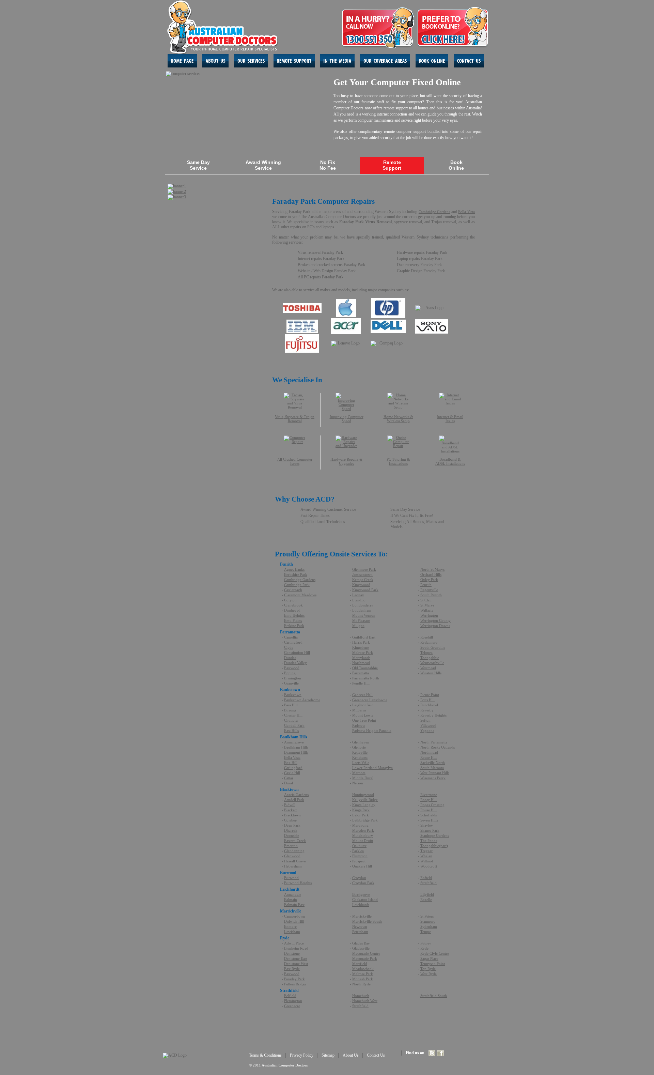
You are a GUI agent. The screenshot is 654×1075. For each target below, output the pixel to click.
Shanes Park (429, 830)
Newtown (359, 926)
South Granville (432, 647)
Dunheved (292, 610)
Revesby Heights (433, 715)
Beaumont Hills (296, 752)
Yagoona (427, 730)
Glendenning (294, 851)
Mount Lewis (362, 715)
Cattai (288, 778)
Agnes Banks (294, 569)
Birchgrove (361, 894)
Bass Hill (291, 705)
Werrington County (435, 620)
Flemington (293, 1001)
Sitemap (328, 1055)
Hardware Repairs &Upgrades (346, 461)
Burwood (291, 878)
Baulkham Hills (296, 747)
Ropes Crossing (432, 805)
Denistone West (296, 964)
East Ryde (292, 969)
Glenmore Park (364, 569)
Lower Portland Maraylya (372, 768)
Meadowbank (363, 969)
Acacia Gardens (296, 795)
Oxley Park (429, 580)
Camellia (291, 637)
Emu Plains (293, 620)
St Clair (426, 600)
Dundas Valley (295, 663)
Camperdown (294, 916)
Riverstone (428, 795)
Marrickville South (367, 921)
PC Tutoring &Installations (398, 461)
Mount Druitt (362, 841)
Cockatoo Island (365, 899)
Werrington (429, 615)
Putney (425, 943)
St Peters (427, 916)
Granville (291, 683)
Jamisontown (362, 574)
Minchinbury (362, 835)
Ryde (424, 948)
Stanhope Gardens (434, 835)
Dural (288, 783)
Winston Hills (430, 673)
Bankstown (292, 695)
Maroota (358, 773)
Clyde (288, 647)
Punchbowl (429, 705)
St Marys (427, 605)
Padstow (358, 725)
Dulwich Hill (294, 921)
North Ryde (361, 984)
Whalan (426, 856)
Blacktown (292, 815)
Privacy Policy (301, 1055)
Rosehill (426, 637)
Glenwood (292, 856)
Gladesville (361, 948)
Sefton (425, 720)
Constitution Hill (297, 652)
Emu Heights (294, 615)
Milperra (359, 710)
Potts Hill (427, 700)
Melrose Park (362, 652)
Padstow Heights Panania (371, 730)
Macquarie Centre (366, 953)
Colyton (290, 600)
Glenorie (359, 747)
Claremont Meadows (300, 595)
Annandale (292, 894)
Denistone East (295, 958)
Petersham (360, 932)
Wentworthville (432, 663)
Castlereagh (293, 590)
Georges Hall (362, 695)
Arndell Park (294, 800)
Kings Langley (363, 805)
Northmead (361, 663)
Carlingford (293, 642)
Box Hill (290, 763)
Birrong (290, 710)
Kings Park (361, 810)
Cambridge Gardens (434, 212)
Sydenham (428, 926)
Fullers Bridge (295, 984)
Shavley (426, 825)
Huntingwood (363, 795)
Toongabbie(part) (434, 846)
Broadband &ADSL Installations (450, 461)
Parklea (358, 851)
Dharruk (290, 830)
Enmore (290, 926)
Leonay (358, 595)
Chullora (291, 720)
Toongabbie (429, 658)
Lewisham (292, 932)
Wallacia (426, 610)
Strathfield (428, 883)
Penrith (426, 585)
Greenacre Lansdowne (369, 700)
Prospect (358, 861)
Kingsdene (360, 647)
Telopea (426, 652)
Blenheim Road (296, 948)
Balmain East (294, 905)
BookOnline (456, 165)
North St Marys (432, 569)
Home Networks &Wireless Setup (398, 419)
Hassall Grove (295, 861)
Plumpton (360, 856)
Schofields (428, 815)
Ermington (292, 678)
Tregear (426, 851)
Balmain (290, 899)
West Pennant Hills (434, 773)
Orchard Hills (430, 574)
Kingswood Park (365, 590)
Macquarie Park (364, 958)
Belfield (290, 996)
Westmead (428, 668)
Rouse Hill (428, 757)
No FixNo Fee (328, 165)
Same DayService (198, 165)
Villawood (428, 725)
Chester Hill (293, 715)
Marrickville (362, 916)
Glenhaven (360, 742)
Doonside (291, 835)
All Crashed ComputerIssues (294, 461)
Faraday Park (294, 979)
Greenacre (292, 1006)
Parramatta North (365, 678)
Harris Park (361, 642)
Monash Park (362, 979)
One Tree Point (364, 720)
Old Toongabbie (365, 668)
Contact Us (376, 1055)
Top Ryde (428, 969)
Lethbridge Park (365, 820)
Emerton (291, 846)
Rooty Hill (428, 800)
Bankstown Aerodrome (302, 700)
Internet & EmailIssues (450, 419)
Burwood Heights (298, 883)
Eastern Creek (295, 841)
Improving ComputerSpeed (346, 419)
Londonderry (362, 605)
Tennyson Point (432, 964)
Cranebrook (293, 605)
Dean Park (292, 825)
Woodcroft (428, 866)
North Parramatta (433, 742)
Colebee (290, 820)
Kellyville (360, 752)
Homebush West (364, 1001)
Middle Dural (362, 778)
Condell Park (294, 725)
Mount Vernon (363, 615)
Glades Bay (361, 943)
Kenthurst (360, 757)
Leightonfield (363, 705)
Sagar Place (429, 958)
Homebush (360, 996)
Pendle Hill (361, 683)
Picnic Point (429, 695)
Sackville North (432, 763)
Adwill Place (294, 943)
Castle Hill (292, 773)
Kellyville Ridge (365, 800)
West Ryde (428, 974)
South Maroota (432, 768)
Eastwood (291, 668)
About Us (351, 1055)
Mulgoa (358, 626)
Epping (290, 673)
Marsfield (359, 964)
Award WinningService (263, 165)
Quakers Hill (362, 866)
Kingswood (361, 585)
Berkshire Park (295, 574)
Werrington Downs (435, 626)
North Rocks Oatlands (437, 747)
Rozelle (426, 899)
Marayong (360, 825)
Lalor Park (360, 815)
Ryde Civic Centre (434, 953)
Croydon (359, 878)
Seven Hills (429, 820)
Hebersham (293, 866)
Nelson (357, 783)
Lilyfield (427, 894)
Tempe (425, 932)
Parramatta (360, 673)
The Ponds (428, 841)
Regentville (429, 590)
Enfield (426, 878)
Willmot (426, 861)
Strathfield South (433, 996)
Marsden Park (363, 830)
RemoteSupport (392, 165)
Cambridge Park (297, 585)
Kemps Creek (362, 580)
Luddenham (361, 610)
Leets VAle (360, 763)
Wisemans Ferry (433, 778)
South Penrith (431, 595)
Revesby (427, 710)
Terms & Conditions (265, 1055)
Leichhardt (360, 905)
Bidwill (289, 805)
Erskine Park (294, 626)
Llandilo (358, 600)
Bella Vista (466, 212)
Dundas (290, 658)
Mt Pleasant (361, 620)
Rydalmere (428, 642)
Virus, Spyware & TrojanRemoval (294, 419)
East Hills (291, 730)
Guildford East (363, 637)
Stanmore (427, 921)
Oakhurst (359, 846)
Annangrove (294, 742)
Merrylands (361, 658)
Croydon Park (363, 883)
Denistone (292, 953)
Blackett (290, 810)
